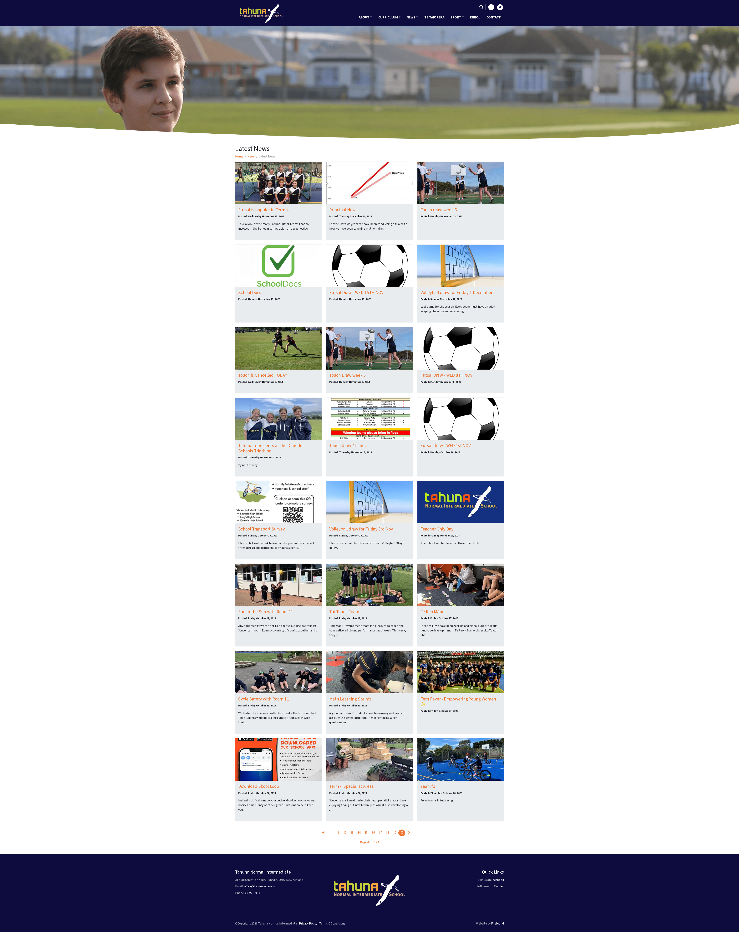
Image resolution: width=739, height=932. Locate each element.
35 (366, 833)
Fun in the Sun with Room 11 (265, 612)
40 (401, 833)
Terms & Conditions (332, 923)
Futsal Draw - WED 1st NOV (445, 445)
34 (359, 833)
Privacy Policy (308, 923)
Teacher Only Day (436, 529)
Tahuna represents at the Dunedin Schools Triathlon (271, 448)
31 (337, 833)
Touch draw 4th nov (348, 445)
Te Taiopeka (434, 17)
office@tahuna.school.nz (260, 886)
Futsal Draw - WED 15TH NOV (356, 292)
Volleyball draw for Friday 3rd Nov (361, 529)
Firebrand (497, 923)
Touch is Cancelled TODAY (262, 375)
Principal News (343, 210)
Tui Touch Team (344, 612)
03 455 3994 (252, 893)
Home (239, 156)
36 (373, 833)
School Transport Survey (261, 529)
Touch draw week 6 (438, 210)
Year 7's (427, 786)
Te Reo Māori (432, 612)
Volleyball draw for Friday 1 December (456, 292)
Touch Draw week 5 (347, 375)
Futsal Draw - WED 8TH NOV (446, 375)
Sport (456, 17)
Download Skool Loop (258, 786)
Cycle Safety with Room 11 (263, 699)
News (411, 17)
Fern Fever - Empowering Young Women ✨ (458, 702)
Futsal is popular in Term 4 (263, 210)
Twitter (499, 886)
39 (394, 833)
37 (380, 833)
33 (352, 833)
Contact (494, 17)
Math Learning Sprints (350, 699)
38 (387, 833)
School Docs (249, 292)
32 (345, 833)
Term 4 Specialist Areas (351, 786)
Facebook (497, 880)
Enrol (475, 17)
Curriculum (388, 17)
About (364, 17)
